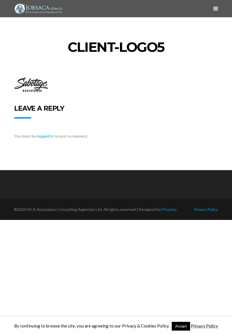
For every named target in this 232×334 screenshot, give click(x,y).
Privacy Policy (206, 209)
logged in (45, 136)
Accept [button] (181, 326)
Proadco (169, 209)
